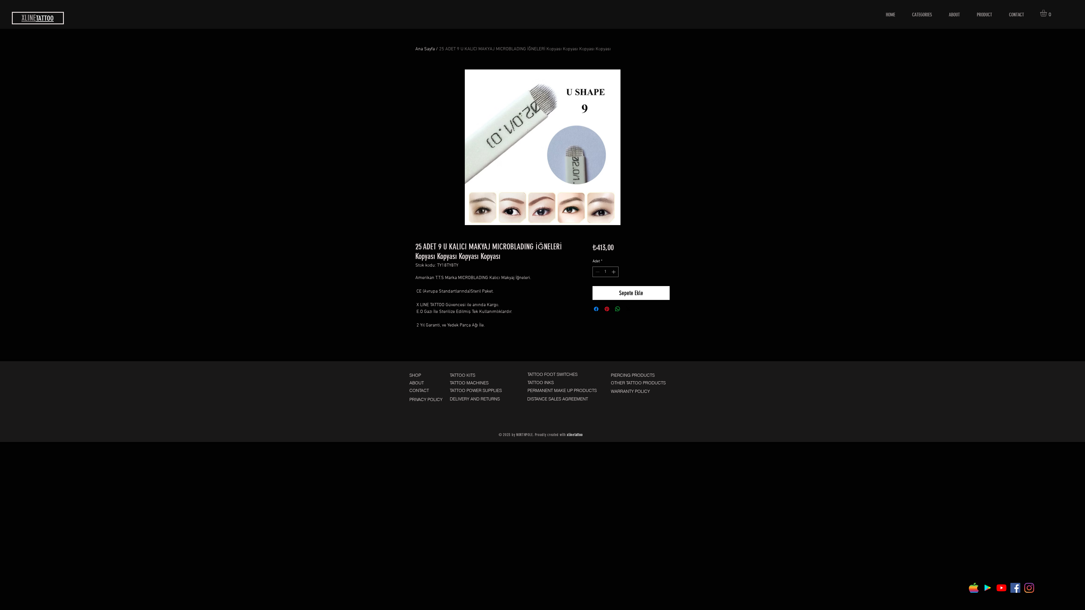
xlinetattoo (575, 434)
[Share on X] (628, 309)
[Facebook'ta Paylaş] (596, 309)
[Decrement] (596, 272)
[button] (1047, 13)
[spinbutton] (605, 272)
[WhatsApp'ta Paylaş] (617, 309)
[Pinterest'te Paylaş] (607, 309)
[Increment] (614, 272)
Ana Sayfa (425, 49)
